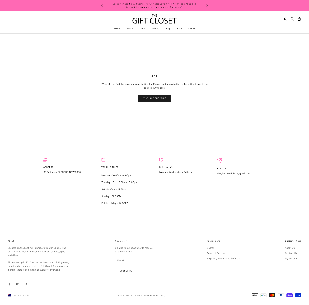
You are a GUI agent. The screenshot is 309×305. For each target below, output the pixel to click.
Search (210, 247)
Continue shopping (154, 98)
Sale (179, 28)
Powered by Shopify (156, 295)
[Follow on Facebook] (9, 284)
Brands (155, 28)
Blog (168, 28)
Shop (142, 28)
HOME (117, 28)
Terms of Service (216, 253)
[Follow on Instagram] (17, 284)
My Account (291, 258)
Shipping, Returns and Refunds (223, 258)
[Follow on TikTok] (26, 284)
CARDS (191, 28)
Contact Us (291, 253)
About (130, 28)
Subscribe (126, 270)
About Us (290, 247)
